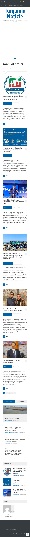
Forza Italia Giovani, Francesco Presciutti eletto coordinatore (12, 309)
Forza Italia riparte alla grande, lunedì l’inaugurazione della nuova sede (12, 149)
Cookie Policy (16, 533)
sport (9, 443)
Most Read (9, 401)
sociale (16, 432)
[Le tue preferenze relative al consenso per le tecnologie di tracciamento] (27, 534)
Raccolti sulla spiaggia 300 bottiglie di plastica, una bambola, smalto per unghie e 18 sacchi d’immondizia (13, 256)
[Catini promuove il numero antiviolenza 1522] (15, 349)
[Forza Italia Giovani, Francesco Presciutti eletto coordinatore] (15, 297)
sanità (13, 432)
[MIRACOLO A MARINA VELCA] (15, 409)
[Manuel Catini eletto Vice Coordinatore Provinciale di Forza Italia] (15, 189)
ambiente (6, 263)
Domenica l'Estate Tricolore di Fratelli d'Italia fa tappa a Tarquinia (15, 5)
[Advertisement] (15, 40)
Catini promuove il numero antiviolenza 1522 (11, 361)
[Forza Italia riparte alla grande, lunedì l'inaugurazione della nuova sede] (7, 482)
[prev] (9, 469)
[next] (9, 494)
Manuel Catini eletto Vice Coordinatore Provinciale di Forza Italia (13, 201)
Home (4, 68)
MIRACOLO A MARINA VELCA (12, 418)
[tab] (9, 402)
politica (9, 103)
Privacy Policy (24, 533)
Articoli (5, 103)
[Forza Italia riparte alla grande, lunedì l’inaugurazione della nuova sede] (15, 137)
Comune (10, 432)
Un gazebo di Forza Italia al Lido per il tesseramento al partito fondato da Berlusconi (13, 97)
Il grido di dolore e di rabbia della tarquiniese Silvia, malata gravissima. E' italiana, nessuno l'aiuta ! (14, 429)
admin (8, 514)
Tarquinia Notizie (15, 13)
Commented (21, 401)
